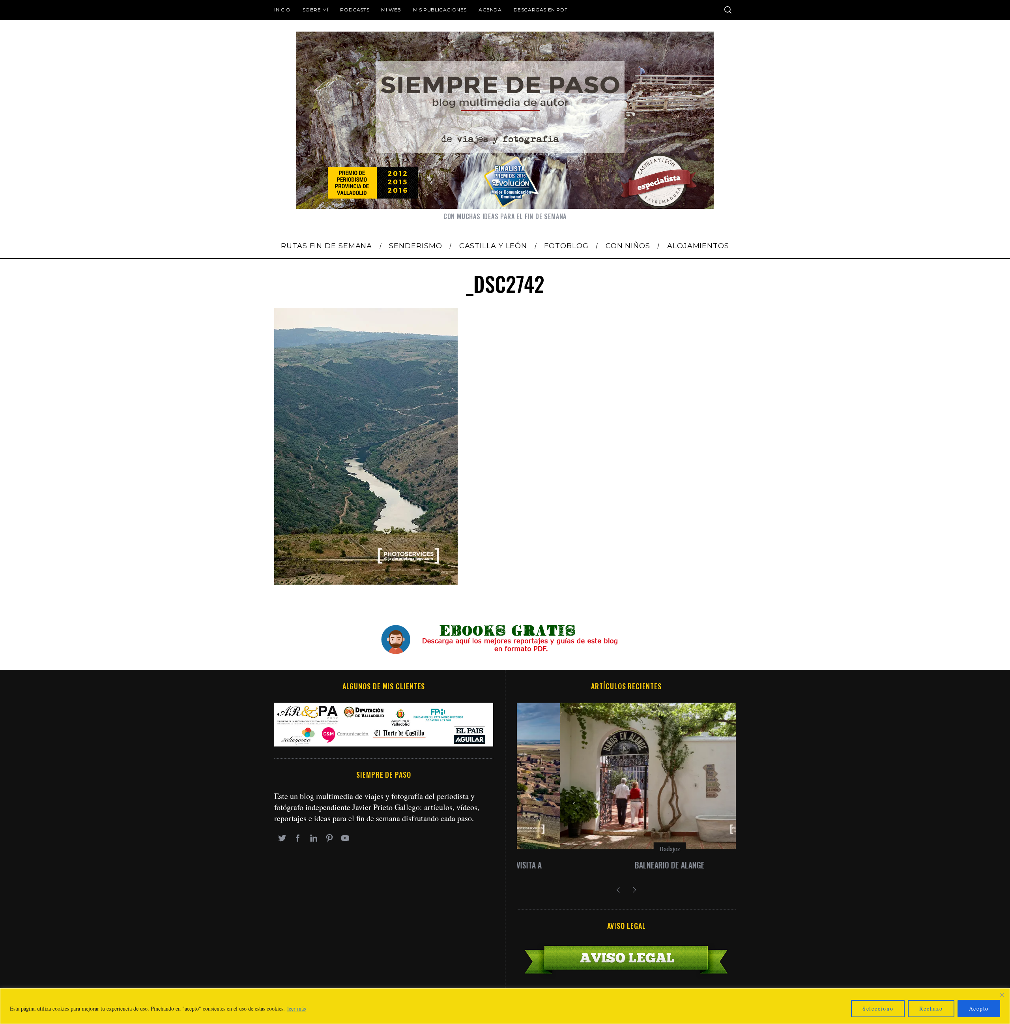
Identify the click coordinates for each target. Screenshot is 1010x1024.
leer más (296, 1008)
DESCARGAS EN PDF (541, 10)
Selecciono (878, 1008)
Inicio (282, 10)
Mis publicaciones (440, 10)
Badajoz (626, 848)
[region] (505, 1006)
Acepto (979, 1008)
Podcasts (354, 10)
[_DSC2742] (366, 581)
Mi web (391, 10)
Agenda (490, 10)
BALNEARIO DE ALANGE (626, 865)
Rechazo (931, 1008)
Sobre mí (316, 10)
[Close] (1001, 995)
